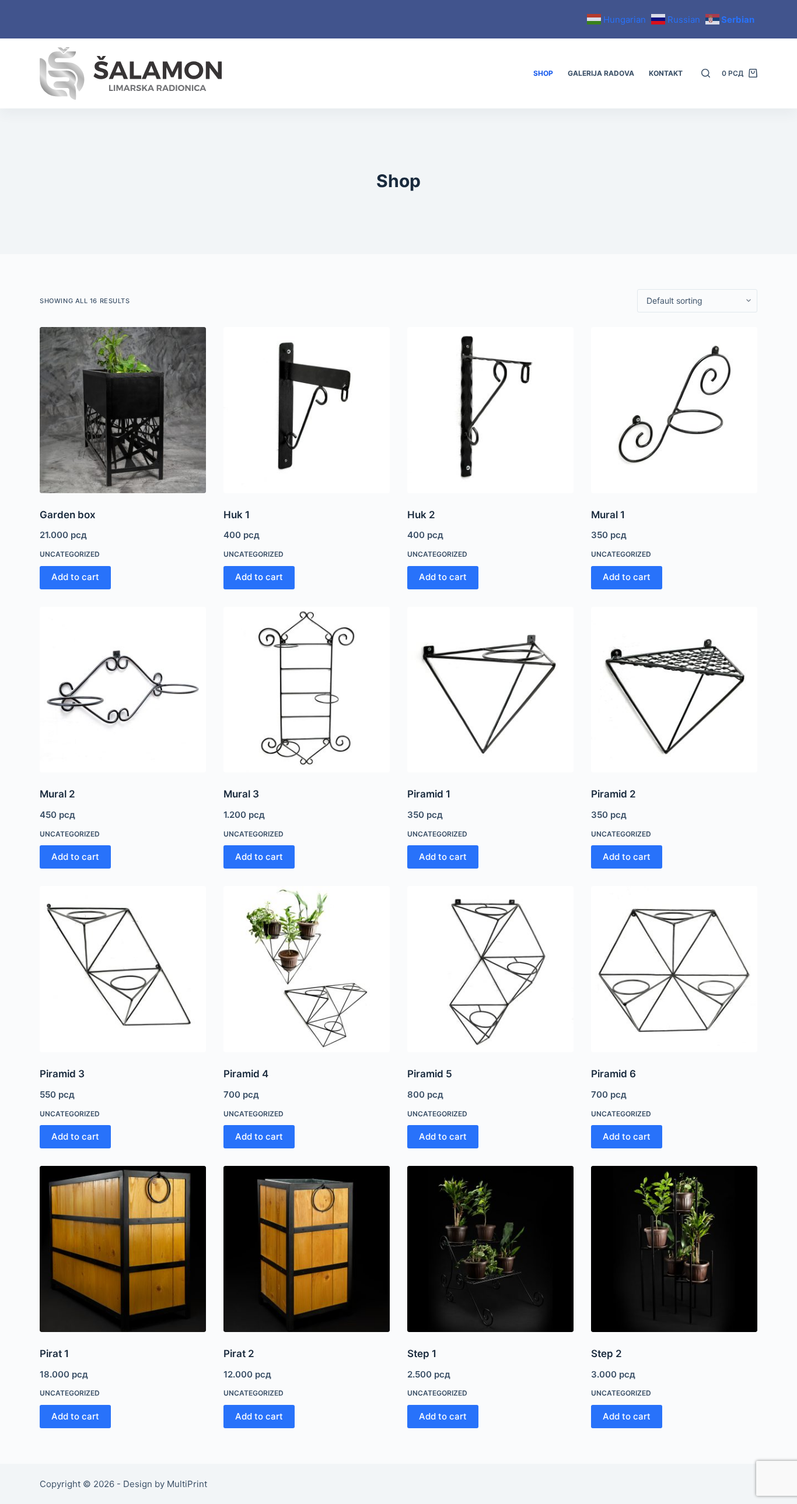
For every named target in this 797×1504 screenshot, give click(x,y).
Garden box (68, 515)
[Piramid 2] (674, 690)
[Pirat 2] (306, 1249)
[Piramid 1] (490, 690)
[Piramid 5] (490, 969)
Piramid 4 (245, 1074)
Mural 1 (608, 515)
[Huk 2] (490, 410)
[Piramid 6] (674, 969)
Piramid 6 (613, 1074)
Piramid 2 (613, 794)
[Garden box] (123, 410)
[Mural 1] (674, 410)
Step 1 (421, 1353)
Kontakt (666, 73)
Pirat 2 (238, 1353)
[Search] (705, 73)
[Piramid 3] (123, 969)
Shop (543, 73)
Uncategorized (70, 554)
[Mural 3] (306, 690)
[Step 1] (490, 1249)
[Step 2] (674, 1249)
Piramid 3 (62, 1074)
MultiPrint (187, 1483)
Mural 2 (57, 794)
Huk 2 (421, 515)
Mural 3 (241, 794)
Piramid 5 (429, 1074)
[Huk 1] (306, 410)
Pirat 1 (54, 1353)
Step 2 (606, 1353)
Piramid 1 (428, 794)
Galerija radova (601, 73)
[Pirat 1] (123, 1249)
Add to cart (75, 576)
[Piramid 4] (306, 969)
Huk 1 (236, 515)
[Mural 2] (123, 690)
